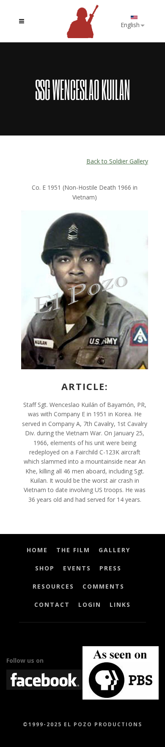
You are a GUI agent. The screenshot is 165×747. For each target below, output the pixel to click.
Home (37, 550)
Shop (45, 568)
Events (77, 568)
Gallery (114, 550)
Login (89, 604)
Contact (52, 604)
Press (110, 568)
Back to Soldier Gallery (117, 161)
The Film (73, 550)
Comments (103, 586)
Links (120, 604)
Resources (53, 586)
